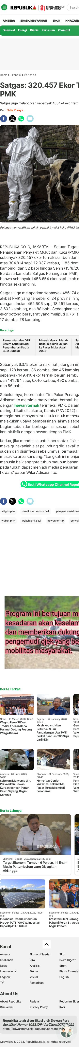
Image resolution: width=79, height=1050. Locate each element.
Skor (62, 954)
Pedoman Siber (69, 1001)
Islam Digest (67, 960)
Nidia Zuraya (15, 110)
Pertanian (48, 30)
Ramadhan (37, 982)
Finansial (9, 30)
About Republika (10, 1001)
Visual (34, 977)
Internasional (8, 971)
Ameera (5, 954)
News (3, 965)
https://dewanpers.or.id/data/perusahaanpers (33, 1028)
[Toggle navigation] (4, 7)
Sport (62, 965)
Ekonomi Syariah (33, 20)
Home (3, 74)
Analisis (35, 965)
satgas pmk (8, 511)
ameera (9, 20)
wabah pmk (8, 520)
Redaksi (35, 1001)
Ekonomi (16, 74)
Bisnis (34, 30)
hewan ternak (27, 405)
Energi (22, 30)
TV (2, 982)
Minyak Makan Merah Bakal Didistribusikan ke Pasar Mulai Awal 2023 (53, 346)
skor (56, 20)
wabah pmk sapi (31, 520)
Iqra (32, 960)
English (64, 977)
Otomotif (64, 30)
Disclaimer (6, 1007)
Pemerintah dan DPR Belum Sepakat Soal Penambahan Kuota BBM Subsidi (16, 346)
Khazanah (6, 960)
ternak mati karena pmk (36, 511)
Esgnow (5, 977)
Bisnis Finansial (69, 971)
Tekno (34, 971)
